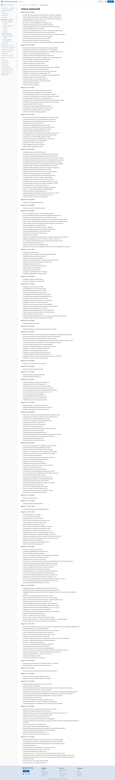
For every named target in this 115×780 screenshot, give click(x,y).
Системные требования (8, 21)
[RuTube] (27, 774)
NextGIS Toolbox (5, 13)
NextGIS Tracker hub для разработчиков (7, 74)
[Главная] (20, 5)
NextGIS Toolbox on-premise (7, 45)
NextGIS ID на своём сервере (8, 49)
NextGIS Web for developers (7, 69)
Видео (60, 772)
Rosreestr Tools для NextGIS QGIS (8, 58)
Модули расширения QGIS (7, 51)
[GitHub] (29, 774)
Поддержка (62, 775)
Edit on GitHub (107, 5)
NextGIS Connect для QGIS (7, 55)
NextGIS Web (4, 17)
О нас (78, 770)
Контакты (79, 774)
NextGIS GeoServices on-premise (8, 47)
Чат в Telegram (62, 774)
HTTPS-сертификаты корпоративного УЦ (7, 40)
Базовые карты (45, 772)
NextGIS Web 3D (5, 43)
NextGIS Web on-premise (7, 19)
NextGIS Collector (5, 62)
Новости (79, 772)
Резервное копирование (8, 25)
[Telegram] (25, 774)
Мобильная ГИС (45, 774)
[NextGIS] (28, 768)
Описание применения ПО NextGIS (7, 11)
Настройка (5, 29)
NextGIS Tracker (5, 65)
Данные (43, 775)
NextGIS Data (4, 15)
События (79, 775)
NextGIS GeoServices (6, 67)
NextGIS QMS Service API (7, 71)
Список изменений (7, 34)
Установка (5, 23)
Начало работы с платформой (8, 8)
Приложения (5, 32)
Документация (62, 770)
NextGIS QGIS (4, 53)
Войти (110, 1)
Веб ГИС (43, 770)
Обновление (5, 27)
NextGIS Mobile (5, 60)
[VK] (23, 774)
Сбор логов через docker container (8, 36)
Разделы (21, 1)
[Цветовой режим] (105, 1)
